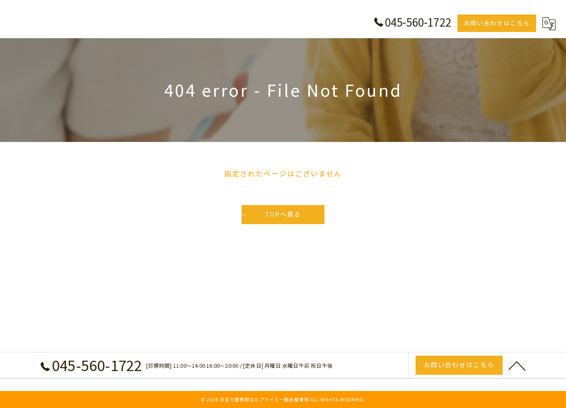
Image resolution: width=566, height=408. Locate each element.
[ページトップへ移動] (517, 365)
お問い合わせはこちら (497, 23)
